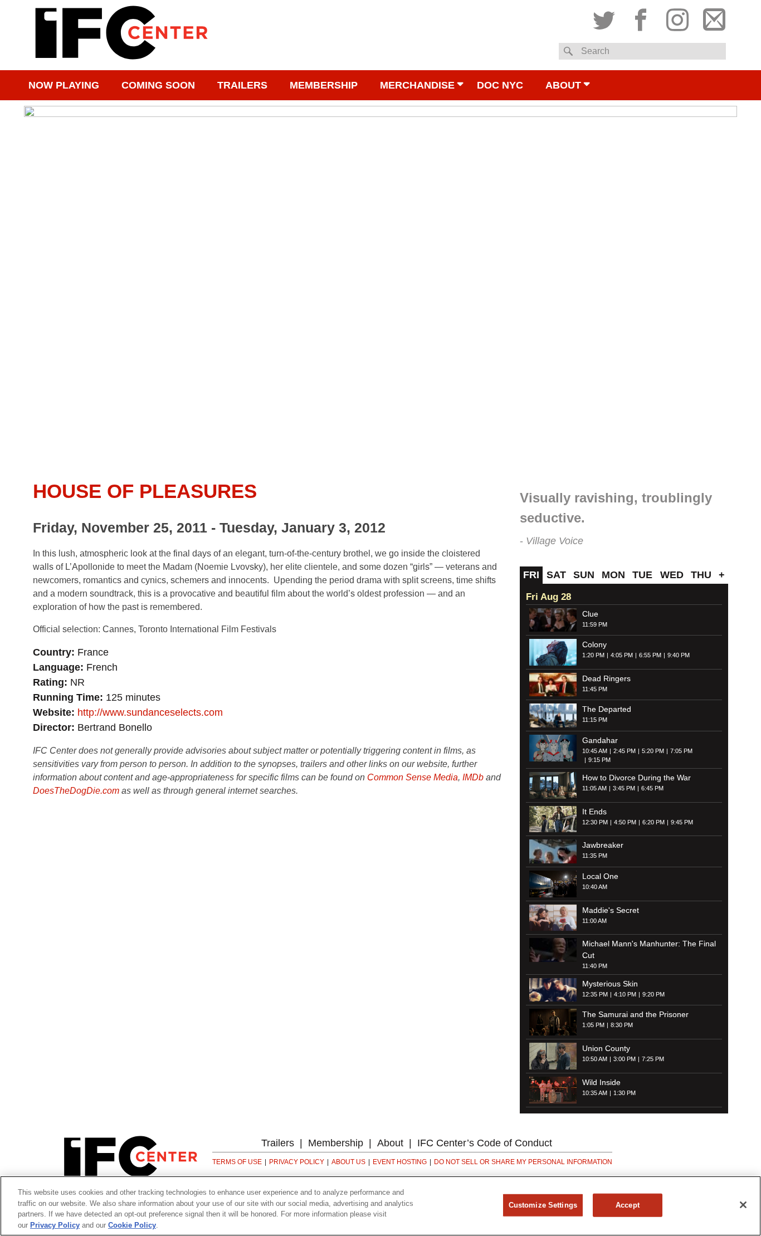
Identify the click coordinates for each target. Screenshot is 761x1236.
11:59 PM (594, 624)
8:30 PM (622, 1025)
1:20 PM (593, 655)
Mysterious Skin (610, 983)
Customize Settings (543, 1205)
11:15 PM (594, 719)
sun (583, 574)
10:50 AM (594, 1059)
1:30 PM (624, 1093)
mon (613, 574)
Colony (594, 644)
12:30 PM (595, 822)
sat (556, 574)
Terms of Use (237, 1162)
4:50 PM (625, 822)
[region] (380, 1206)
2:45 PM (624, 751)
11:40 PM (594, 966)
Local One (600, 876)
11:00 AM (594, 920)
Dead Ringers (606, 678)
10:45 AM (594, 751)
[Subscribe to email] (711, 17)
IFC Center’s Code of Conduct (484, 1143)
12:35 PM (595, 994)
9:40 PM (678, 655)
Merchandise (417, 85)
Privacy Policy (296, 1162)
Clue (590, 613)
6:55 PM (650, 655)
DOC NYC (500, 85)
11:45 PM (594, 689)
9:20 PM (653, 994)
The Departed (606, 709)
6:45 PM (652, 788)
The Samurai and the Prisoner (635, 1014)
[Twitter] (606, 17)
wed (672, 574)
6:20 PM (653, 822)
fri (531, 574)
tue (642, 574)
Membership (324, 85)
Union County (606, 1048)
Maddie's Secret (610, 910)
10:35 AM (594, 1093)
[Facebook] (640, 17)
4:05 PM (622, 655)
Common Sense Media (412, 777)
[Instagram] (677, 17)
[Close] (743, 1205)
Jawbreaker (602, 845)
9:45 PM (682, 822)
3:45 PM (624, 788)
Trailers (242, 85)
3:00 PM (624, 1059)
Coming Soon (158, 85)
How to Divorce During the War (636, 777)
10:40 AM (594, 886)
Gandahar (600, 740)
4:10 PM (625, 994)
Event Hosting (400, 1162)
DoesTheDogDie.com (76, 790)
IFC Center (121, 35)
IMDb (473, 777)
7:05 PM (681, 751)
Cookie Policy (132, 1224)
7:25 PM (653, 1059)
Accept (628, 1205)
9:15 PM (599, 759)
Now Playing (63, 85)
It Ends (594, 811)
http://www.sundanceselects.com (150, 712)
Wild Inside (601, 1082)
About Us (348, 1162)
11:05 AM (594, 788)
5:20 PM (653, 751)
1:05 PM (593, 1025)
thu (701, 574)
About (563, 85)
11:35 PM (594, 855)
